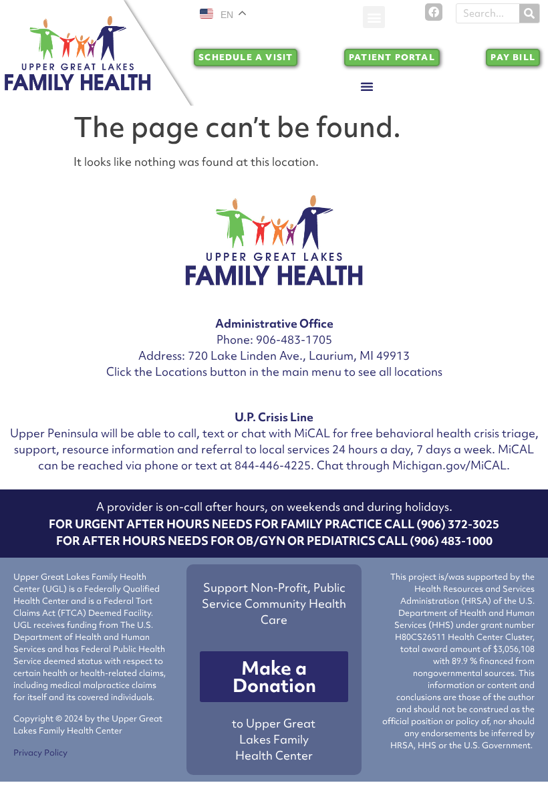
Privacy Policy (40, 752)
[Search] (529, 13)
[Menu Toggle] (367, 86)
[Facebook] (433, 12)
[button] (374, 17)
